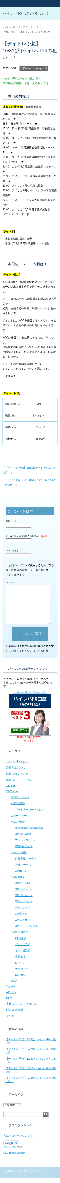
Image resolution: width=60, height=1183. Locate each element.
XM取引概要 (18, 877)
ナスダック (21, 968)
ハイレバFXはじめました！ (25, 13)
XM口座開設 (18, 803)
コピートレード (20, 815)
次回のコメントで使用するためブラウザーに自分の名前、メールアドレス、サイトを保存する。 (30, 570)
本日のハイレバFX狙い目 (34, 68)
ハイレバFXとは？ (17, 761)
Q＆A (14, 980)
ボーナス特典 (19, 852)
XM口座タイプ (23, 846)
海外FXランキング (17, 773)
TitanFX (11, 986)
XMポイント (22, 870)
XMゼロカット (23, 895)
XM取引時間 (22, 883)
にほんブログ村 (12, 1147)
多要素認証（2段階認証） (30, 827)
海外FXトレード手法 (18, 779)
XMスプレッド (23, 901)
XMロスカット (23, 919)
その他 (10, 1016)
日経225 (20, 956)
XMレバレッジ (23, 889)
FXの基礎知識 (14, 1009)
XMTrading (12, 791)
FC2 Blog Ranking (14, 1153)
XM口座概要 (18, 821)
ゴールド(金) (22, 944)
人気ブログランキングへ (18, 1135)
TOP (22, 27)
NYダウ (19, 962)
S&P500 (20, 974)
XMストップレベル (26, 926)
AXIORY (11, 992)
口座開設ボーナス (25, 858)
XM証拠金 (21, 913)
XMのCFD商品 (19, 932)
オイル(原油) (22, 950)
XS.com (11, 785)
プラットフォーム (25, 840)
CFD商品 (20, 938)
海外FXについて (16, 767)
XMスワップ (22, 907)
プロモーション (20, 797)
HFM (9, 997)
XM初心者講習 (23, 834)
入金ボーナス (23, 864)
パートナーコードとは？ (29, 809)
